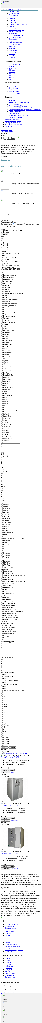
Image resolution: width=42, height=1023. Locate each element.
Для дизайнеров (10, 928)
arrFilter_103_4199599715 (12, 265)
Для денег (6, 285)
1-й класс (12, 72)
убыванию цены (9, 226)
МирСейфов (7, 438)
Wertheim (6, 432)
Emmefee (6, 385)
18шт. (5, 706)
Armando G (7, 371)
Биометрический (15, 111)
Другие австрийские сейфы (11, 166)
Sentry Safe (7, 416)
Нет (4, 688)
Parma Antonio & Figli (10, 410)
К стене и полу (8, 593)
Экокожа (6, 622)
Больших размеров (9, 275)
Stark (5, 420)
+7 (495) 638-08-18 (7, 993)
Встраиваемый (8, 587)
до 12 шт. (6, 737)
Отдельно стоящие (15, 43)
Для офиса (12, 20)
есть (4, 745)
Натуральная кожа (9, 632)
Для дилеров (9, 926)
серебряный (7, 526)
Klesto (5, 393)
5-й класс (12, 79)
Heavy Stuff (7, 389)
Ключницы (13, 28)
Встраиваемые (14, 13)
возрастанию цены (33, 224)
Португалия (7, 344)
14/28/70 (6, 698)
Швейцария (7, 353)
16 (4, 700)
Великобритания (9, 330)
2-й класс (12, 74)
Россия (5, 346)
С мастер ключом (9, 583)
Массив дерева (8, 607)
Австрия (6, 328)
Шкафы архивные (15, 52)
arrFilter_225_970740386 (11, 269)
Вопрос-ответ (9, 932)
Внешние (6, 597)
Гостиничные (13, 15)
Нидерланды (7, 340)
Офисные (8, 964)
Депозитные (13, 17)
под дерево (7, 524)
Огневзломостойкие (16, 35)
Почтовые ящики (15, 44)
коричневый (7, 518)
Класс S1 (6, 543)
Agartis (5, 361)
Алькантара (7, 625)
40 (4, 727)
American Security (9, 367)
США (5, 348)
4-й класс (12, 77)
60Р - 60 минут (14, 90)
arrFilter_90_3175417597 (11, 253)
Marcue (5, 399)
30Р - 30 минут (14, 88)
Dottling (6, 383)
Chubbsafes (7, 381)
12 (4, 696)
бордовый (6, 508)
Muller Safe (7, 406)
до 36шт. (6, 743)
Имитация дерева (9, 603)
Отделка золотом (9, 634)
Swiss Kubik (7, 424)
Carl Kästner (7, 379)
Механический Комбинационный (21, 102)
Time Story (6, 428)
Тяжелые (12, 48)
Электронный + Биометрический (20, 108)
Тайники (12, 46)
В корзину (14, 772)
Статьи (7, 935)
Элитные (12, 54)
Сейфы (7, 942)
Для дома (12, 19)
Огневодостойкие (15, 37)
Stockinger (6, 422)
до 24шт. (6, 741)
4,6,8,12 (6, 723)
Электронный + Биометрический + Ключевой (25, 110)
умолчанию (19, 224)
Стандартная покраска (11, 617)
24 (4, 713)
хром (5, 535)
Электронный (14, 104)
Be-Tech (6, 373)
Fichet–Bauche (8, 387)
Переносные (13, 50)
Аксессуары (9, 126)
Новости (8, 933)
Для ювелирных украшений (18, 24)
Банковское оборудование (14, 124)
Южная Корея (8, 357)
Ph (4, 412)
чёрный (6, 537)
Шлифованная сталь (10, 619)
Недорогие (13, 33)
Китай (5, 338)
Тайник (6, 318)
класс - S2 (12, 68)
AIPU (5, 365)
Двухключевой (14, 113)
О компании (9, 930)
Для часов (12, 22)
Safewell (6, 414)
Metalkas (6, 404)
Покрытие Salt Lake (10, 615)
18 (4, 702)
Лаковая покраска (9, 605)
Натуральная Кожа (9, 609)
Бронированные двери (13, 121)
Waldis (5, 430)
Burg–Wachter (8, 377)
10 (4, 694)
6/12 (4, 731)
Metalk (5, 402)
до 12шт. (6, 739)
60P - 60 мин (7, 565)
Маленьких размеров (16, 30)
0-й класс (12, 70)
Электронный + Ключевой (18, 106)
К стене (6, 591)
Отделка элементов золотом (13, 611)
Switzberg (6, 426)
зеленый (6, 514)
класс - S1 (12, 66)
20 (4, 710)
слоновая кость (8, 533)
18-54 (5, 704)
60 (13, 230)
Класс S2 (6, 545)
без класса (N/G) (14, 64)
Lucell (5, 397)
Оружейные (13, 41)
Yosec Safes (7, 436)
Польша (6, 342)
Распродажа (13, 57)
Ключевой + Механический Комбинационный (18, 116)
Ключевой (12, 100)
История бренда (6, 160)
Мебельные (7, 301)
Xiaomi (5, 434)
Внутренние (7, 599)
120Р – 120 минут (15, 93)
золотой (6, 516)
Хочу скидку (5, 772)
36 (4, 719)
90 (20, 230)
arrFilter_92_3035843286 (11, 261)
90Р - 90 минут (14, 92)
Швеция (6, 355)
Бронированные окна (12, 123)
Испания (6, 334)
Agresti (5, 363)
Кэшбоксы (12, 26)
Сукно (5, 638)
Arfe (4, 369)
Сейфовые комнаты (12, 119)
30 (5, 230)
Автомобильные (9, 273)
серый (5, 528)
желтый (6, 512)
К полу (5, 589)
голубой (6, 510)
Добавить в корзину (8, 770)
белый (5, 506)
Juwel (5, 391)
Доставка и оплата (11, 924)
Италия (5, 336)
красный (6, 520)
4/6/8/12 (6, 725)
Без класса (12, 86)
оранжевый (7, 522)
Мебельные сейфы (15, 31)
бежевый (6, 504)
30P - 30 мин (7, 563)
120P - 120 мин (8, 567)
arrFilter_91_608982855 (11, 257)
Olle (4, 408)
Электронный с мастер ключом (14, 575)
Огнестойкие (13, 39)
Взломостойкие (14, 11)
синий (5, 530)
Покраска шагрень (9, 613)
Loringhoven (7, 395)
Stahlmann (6, 418)
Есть (4, 674)
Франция (6, 350)
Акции (11, 55)
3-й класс (12, 75)
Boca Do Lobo (8, 375)
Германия (6, 332)
